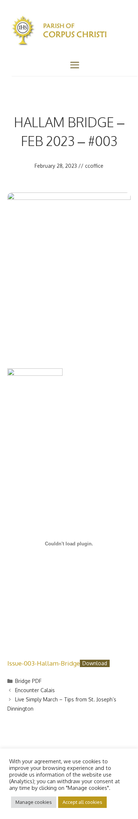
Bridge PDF (28, 681)
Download (94, 663)
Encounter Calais (35, 690)
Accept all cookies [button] (82, 802)
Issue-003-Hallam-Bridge (43, 663)
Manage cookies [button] (33, 802)
